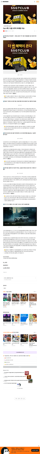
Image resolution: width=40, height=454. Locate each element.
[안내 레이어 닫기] (38, 445)
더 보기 (35, 291)
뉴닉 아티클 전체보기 (20, 388)
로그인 (38, 1)
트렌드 (5, 288)
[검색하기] (34, 1)
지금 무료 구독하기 (35, 450)
